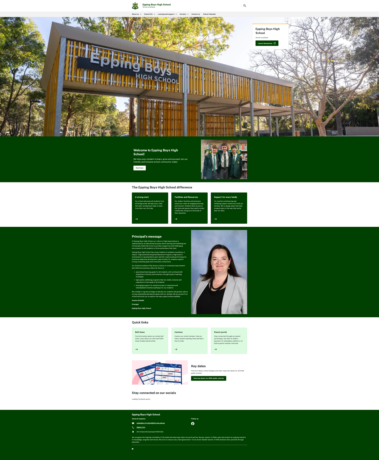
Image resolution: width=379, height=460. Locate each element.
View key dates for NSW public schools (208, 378)
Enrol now (139, 168)
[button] (136, 14)
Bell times (140, 332)
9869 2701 (141, 427)
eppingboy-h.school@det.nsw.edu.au (151, 423)
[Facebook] (192, 425)
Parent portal (220, 332)
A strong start (142, 197)
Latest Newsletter (268, 43)
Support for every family (225, 197)
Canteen (179, 332)
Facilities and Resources (186, 197)
